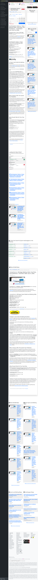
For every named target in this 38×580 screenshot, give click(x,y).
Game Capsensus (3, 22)
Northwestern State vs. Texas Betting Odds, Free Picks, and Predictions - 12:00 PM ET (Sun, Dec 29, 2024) (20, 208)
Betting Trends (3, 19)
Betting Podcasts (3, 24)
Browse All (3, 27)
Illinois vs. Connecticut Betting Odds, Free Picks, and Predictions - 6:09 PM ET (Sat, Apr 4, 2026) (32, 92)
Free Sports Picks (18, 548)
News (15, 15)
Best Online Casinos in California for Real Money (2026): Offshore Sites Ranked (15, 500)
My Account (3, 3)
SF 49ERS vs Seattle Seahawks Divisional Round (29, 513)
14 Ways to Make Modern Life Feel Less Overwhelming (15, 511)
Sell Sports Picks (11, 547)
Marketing (17, 535)
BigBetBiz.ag (10, 56)
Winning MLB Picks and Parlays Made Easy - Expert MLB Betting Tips (30, 495)
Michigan (11, 319)
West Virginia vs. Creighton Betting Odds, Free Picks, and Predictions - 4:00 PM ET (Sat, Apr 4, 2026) (32, 66)
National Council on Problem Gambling (21, 385)
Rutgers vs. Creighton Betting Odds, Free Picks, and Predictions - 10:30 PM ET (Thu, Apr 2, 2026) (19, 409)
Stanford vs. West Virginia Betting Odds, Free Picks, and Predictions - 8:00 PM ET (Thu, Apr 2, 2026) (19, 436)
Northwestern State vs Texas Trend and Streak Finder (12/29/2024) (16, 184)
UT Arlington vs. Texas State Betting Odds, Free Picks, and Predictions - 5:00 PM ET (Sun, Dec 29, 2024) (21, 216)
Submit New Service (19, 539)
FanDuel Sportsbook (26, 535)
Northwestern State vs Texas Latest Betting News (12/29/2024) (16, 199)
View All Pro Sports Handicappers (23, 260)
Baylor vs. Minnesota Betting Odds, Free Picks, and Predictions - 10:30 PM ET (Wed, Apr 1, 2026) (19, 463)
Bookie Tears (3, 16)
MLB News (33, 443)
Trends (14, 14)
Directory (2, 13)
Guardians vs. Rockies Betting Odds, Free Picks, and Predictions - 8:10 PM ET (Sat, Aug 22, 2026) (34, 461)
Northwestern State (14, 65)
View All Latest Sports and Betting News (31, 483)
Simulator (20, 14)
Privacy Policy (33, 535)
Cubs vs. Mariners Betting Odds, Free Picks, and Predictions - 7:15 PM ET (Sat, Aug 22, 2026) (34, 474)
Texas (19, 65)
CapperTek (10, 11)
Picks (11, 14)
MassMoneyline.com (26, 497)
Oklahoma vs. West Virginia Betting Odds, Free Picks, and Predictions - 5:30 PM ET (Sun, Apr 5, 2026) (32, 41)
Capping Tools (11, 539)
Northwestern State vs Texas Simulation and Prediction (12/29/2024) (16, 189)
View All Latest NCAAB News (15, 485)
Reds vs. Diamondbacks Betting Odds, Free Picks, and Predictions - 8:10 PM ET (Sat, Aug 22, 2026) (30, 451)
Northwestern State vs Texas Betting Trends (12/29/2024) (16, 179)
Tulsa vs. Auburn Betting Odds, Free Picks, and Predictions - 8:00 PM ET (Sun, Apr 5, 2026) (32, 53)
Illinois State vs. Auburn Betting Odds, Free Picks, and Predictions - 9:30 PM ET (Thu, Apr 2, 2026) (19, 423)
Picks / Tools (22, 23)
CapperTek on (18, 551)
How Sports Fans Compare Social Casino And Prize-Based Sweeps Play (15, 521)
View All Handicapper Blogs (30, 522)
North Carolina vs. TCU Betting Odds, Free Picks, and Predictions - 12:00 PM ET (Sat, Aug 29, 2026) (34, 424)
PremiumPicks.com (22, 308)
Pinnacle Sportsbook (26, 534)
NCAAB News (16, 204)
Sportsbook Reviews (4, 15)
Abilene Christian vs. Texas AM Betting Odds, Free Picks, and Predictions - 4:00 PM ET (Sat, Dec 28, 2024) (20, 226)
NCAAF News (33, 416)
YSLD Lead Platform (19, 549)
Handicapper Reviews (5, 14)
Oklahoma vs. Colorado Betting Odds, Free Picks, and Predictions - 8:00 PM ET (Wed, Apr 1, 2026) (19, 476)
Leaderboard (3, 12)
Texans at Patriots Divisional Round (30, 508)
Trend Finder (3, 20)
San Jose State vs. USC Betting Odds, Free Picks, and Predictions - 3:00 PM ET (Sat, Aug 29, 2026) (34, 410)
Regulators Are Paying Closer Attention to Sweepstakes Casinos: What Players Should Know (15, 516)
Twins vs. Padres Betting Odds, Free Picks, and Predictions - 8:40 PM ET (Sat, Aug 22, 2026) (34, 437)
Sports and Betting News (14, 269)
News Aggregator (3, 23)
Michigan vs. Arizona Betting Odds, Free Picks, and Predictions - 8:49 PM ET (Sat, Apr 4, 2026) (32, 79)
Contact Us (10, 548)
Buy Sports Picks (11, 546)
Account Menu (4, 4)
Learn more (11, 144)
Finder (17, 14)
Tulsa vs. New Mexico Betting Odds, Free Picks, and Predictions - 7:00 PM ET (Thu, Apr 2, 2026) (19, 449)
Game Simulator (3, 21)
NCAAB (16, 11)
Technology (18, 534)
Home (10, 534)
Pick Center (3, 7)
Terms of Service (33, 534)
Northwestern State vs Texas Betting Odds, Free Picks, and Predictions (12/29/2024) (16, 175)
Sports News (3, 9)
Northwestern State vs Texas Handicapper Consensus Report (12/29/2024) (16, 194)
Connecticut (33, 318)
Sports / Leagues (3, 8)
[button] (36, 1)
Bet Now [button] (23, 9)
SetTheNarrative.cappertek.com (28, 510)
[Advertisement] (23, 393)
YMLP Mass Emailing (19, 550)
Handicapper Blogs (19, 544)
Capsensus (11, 15)
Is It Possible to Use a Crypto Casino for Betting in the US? (15, 495)
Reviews (10, 538)
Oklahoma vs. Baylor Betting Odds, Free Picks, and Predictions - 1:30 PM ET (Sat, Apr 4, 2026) (32, 105)
